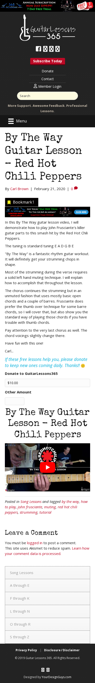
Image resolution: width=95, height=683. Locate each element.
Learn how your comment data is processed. (47, 551)
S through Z (19, 636)
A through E (19, 585)
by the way (70, 501)
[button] (47, 61)
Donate (48, 71)
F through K (19, 598)
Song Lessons (30, 501)
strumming (29, 512)
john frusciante (30, 506)
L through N (20, 611)
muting (50, 506)
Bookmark (23, 202)
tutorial (45, 512)
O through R (20, 624)
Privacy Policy (26, 650)
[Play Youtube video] (47, 467)
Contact (47, 78)
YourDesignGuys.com (56, 677)
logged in (34, 542)
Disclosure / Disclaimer (62, 650)
